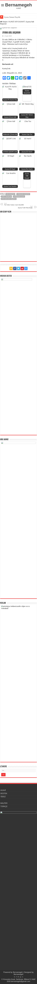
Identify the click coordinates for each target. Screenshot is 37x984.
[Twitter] (18, 268)
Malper (5, 22)
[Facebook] (14, 268)
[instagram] (26, 268)
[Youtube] (22, 268)
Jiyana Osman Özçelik (12, 17)
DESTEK (3, 793)
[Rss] (11, 268)
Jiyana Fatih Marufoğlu (25, 207)
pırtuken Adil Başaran (9, 198)
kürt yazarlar (6, 196)
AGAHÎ (3, 790)
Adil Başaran (10, 194)
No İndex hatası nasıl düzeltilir (14, 204)
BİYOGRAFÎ (20, 22)
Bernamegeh (18, 4)
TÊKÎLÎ (3, 797)
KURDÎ (11, 22)
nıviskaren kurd (19, 196)
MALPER (3, 803)
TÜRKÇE (3, 806)
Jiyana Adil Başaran (23, 194)
